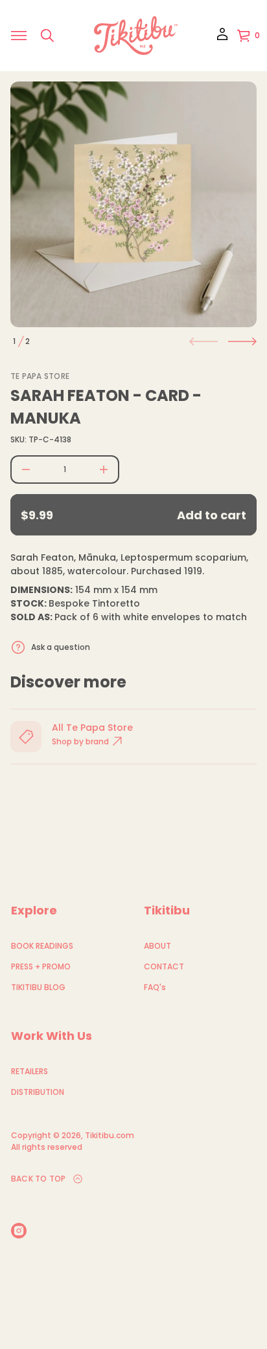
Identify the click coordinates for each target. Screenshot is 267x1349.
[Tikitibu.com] (136, 35)
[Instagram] (19, 1230)
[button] (47, 35)
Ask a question (60, 647)
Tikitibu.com (109, 1135)
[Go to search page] (47, 35)
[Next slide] (242, 341)
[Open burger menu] (19, 35)
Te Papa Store (39, 376)
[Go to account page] (222, 38)
